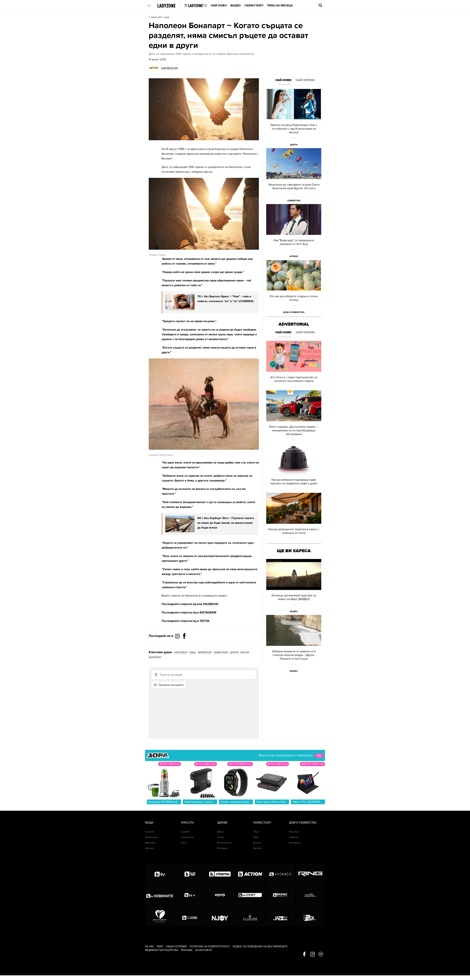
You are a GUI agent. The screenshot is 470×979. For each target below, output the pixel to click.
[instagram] (312, 954)
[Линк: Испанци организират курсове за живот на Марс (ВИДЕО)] (293, 587)
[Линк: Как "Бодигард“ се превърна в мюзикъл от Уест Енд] (293, 232)
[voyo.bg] (219, 895)
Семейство (294, 200)
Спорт (220, 837)
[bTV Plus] (189, 895)
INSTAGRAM (208, 612)
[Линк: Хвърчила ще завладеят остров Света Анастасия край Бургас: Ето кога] (293, 176)
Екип (160, 946)
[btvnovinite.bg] (159, 895)
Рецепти (294, 831)
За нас (149, 946)
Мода (149, 822)
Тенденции (151, 837)
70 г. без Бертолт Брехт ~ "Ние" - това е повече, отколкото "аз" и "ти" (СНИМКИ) (225, 299)
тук (319, 755)
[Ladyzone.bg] (170, 6)
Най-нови (283, 80)
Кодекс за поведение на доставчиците (260, 946)
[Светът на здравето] (159, 916)
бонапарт (155, 657)
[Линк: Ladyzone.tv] (195, 5)
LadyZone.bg (169, 68)
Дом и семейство (293, 312)
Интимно (222, 848)
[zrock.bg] (310, 916)
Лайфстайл (253, 5)
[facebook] (304, 954)
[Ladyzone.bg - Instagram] (178, 636)
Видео (235, 5)
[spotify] (321, 954)
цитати (234, 652)
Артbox (294, 256)
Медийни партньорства (161, 950)
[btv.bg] (159, 874)
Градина (294, 837)
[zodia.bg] (310, 895)
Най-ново (219, 5)
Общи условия (176, 946)
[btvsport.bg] (250, 895)
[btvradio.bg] (189, 916)
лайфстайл (221, 652)
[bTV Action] (250, 874)
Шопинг (149, 848)
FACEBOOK (210, 604)
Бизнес (257, 842)
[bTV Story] (280, 874)
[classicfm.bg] (250, 916)
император (205, 652)
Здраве (222, 822)
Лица (166, 17)
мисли (245, 652)
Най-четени (305, 80)
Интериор (295, 842)
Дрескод (150, 842)
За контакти (203, 950)
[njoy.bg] (219, 916)
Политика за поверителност (209, 946)
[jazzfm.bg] (280, 916)
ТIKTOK (204, 621)
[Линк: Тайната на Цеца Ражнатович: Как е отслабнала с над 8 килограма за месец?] (293, 118)
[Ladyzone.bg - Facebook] (184, 644)
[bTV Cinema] (219, 874)
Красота (187, 822)
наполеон (180, 652)
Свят (256, 837)
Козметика (187, 837)
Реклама (186, 950)
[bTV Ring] (310, 874)
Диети (294, 144)
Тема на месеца (280, 5)
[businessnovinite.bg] (280, 895)
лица (192, 652)
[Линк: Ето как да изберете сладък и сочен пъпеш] (293, 288)
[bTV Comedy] (189, 874)
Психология (224, 842)
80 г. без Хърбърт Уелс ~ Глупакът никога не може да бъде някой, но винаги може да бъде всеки (225, 522)
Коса (184, 842)
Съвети (149, 831)
